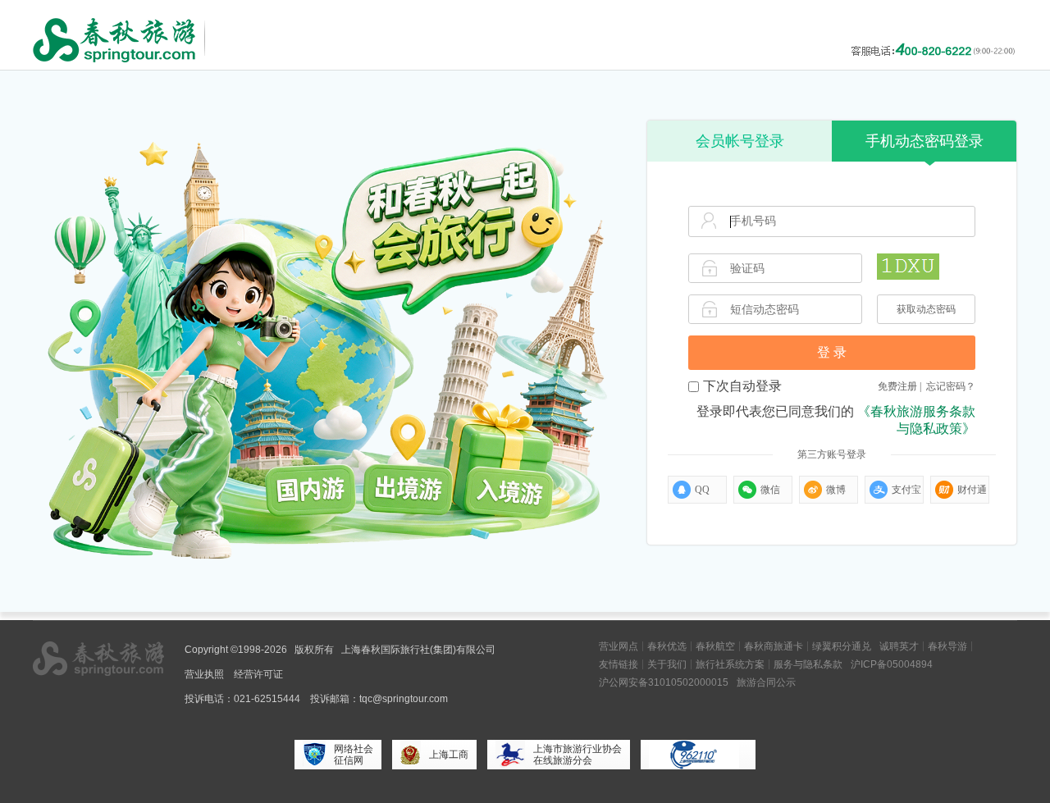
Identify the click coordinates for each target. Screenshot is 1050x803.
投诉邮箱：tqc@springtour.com (379, 699)
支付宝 (906, 489)
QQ (702, 489)
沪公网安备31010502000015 (663, 682)
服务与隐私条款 (808, 664)
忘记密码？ (950, 386)
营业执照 (204, 674)
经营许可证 (258, 674)
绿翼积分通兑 (841, 646)
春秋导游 (947, 646)
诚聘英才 (899, 646)
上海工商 (448, 754)
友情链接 (618, 664)
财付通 (972, 489)
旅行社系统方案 (730, 664)
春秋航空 (715, 646)
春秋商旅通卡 (773, 646)
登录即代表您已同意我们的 (835, 420)
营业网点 (618, 646)
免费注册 (897, 386)
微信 (770, 489)
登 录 (832, 352)
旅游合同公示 (766, 682)
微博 (836, 489)
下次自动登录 (742, 386)
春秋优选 (667, 646)
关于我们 (667, 664)
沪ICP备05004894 (892, 664)
